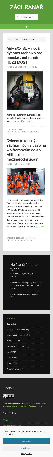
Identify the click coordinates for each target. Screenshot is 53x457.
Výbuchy (10, 363)
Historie (10, 324)
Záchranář (26, 7)
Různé (9, 352)
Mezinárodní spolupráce (25, 238)
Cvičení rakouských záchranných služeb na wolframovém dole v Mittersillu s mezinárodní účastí (26, 150)
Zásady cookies (26, 454)
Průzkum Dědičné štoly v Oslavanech (25, 294)
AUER (14, 132)
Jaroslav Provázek (22, 164)
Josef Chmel (32, 67)
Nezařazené (12, 341)
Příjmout (26, 441)
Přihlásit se (7, 420)
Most (33, 132)
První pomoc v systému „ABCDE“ (23, 274)
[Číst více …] (26, 121)
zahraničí (29, 240)
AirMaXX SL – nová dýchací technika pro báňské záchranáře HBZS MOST (24, 55)
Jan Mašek (18, 67)
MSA (37, 132)
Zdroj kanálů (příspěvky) (12, 426)
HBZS (23, 240)
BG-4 (18, 240)
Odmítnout (26, 448)
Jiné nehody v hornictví (16, 330)
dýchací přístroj (23, 132)
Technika (18, 129)
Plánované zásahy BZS (16, 346)
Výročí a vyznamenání (15, 369)
